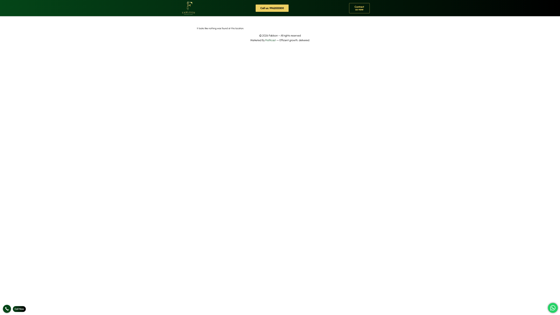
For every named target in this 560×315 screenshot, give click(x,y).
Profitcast (270, 40)
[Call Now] (7, 309)
